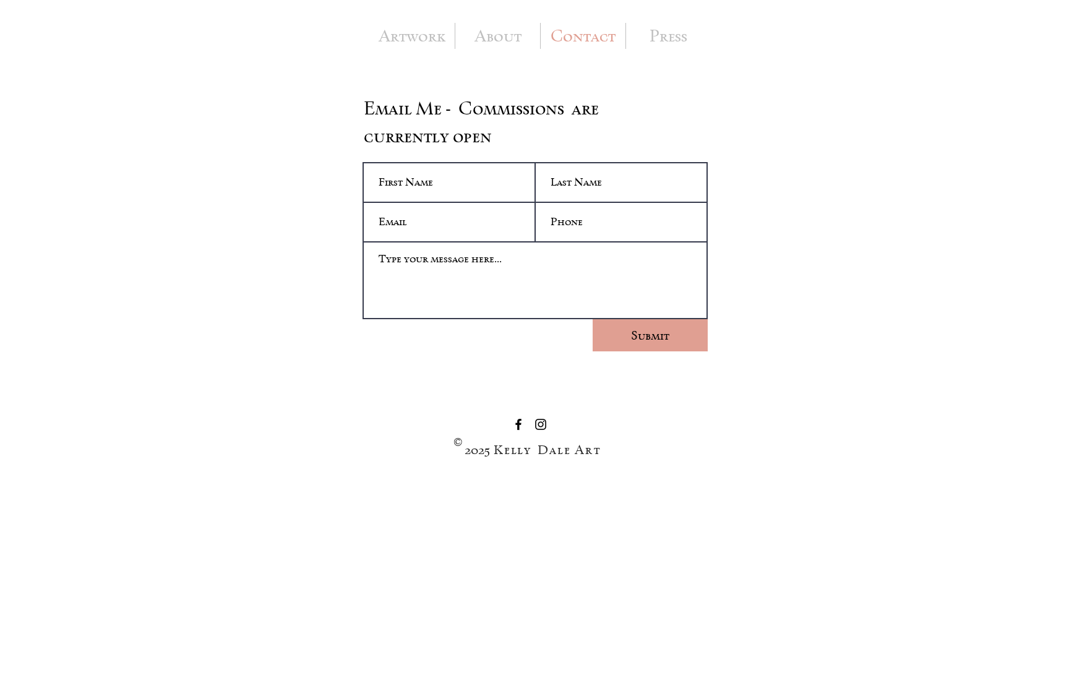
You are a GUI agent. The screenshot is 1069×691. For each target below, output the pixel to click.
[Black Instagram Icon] (540, 424)
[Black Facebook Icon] (518, 424)
